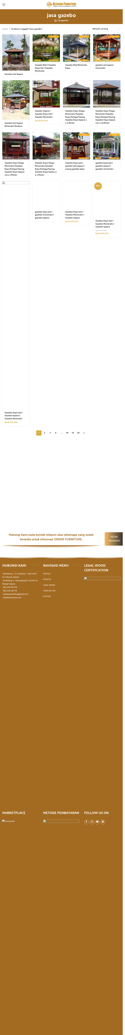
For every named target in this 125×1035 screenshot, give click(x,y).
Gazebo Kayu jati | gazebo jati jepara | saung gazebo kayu (74, 166)
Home (5, 29)
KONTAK (47, 596)
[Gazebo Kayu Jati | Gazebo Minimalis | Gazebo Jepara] (76, 194)
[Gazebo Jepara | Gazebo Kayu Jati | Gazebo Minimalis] (46, 93)
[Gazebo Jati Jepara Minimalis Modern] (16, 100)
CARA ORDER (49, 585)
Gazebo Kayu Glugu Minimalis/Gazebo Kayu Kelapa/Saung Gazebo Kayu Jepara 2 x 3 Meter (76, 117)
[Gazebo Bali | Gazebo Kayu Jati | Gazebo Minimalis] (46, 48)
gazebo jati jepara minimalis (104, 66)
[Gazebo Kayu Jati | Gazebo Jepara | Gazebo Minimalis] (16, 295)
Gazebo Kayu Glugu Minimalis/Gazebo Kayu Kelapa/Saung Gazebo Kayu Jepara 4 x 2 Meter (46, 169)
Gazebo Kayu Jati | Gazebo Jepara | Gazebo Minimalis (13, 415)
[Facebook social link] (86, 822)
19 (73, 433)
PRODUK (47, 579)
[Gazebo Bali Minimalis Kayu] (76, 48)
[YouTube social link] (97, 822)
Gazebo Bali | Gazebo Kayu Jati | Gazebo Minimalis (45, 68)
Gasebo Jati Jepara (14, 74)
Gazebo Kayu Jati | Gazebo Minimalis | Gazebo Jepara (74, 215)
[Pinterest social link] (103, 822)
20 (78, 433)
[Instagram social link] (92, 822)
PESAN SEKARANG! (114, 539)
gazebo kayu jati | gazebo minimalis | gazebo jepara (44, 215)
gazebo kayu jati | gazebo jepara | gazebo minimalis (104, 166)
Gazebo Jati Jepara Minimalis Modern (14, 124)
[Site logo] (61, 4)
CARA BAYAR (49, 591)
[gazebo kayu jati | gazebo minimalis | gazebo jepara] (46, 194)
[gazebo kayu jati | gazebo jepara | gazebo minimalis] (106, 146)
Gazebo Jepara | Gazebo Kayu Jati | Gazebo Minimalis (44, 114)
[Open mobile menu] (4, 5)
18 (67, 433)
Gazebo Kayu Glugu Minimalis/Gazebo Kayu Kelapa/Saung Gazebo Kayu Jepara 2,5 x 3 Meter (14, 169)
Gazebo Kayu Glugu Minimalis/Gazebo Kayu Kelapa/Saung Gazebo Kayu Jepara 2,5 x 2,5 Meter (105, 117)
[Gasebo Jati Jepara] (16, 52)
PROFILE (47, 574)
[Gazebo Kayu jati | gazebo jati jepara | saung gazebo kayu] (76, 146)
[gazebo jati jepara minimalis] (106, 48)
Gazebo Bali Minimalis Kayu (76, 66)
